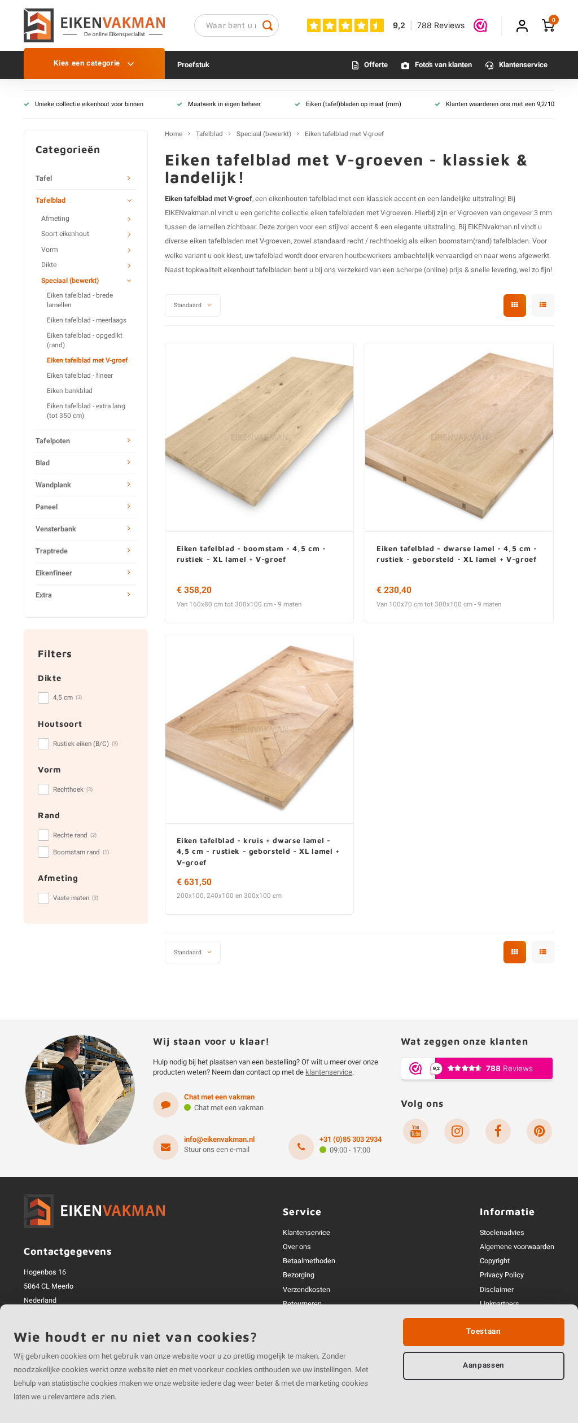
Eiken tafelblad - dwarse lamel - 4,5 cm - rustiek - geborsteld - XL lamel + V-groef (456, 554)
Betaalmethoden (309, 1261)
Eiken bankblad (70, 391)
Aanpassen (484, 1365)
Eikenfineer (54, 573)
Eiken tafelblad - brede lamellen (80, 300)
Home (173, 134)
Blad (43, 463)
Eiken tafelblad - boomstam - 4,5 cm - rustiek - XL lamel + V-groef (251, 554)
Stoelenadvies (502, 1233)
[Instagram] (457, 1131)
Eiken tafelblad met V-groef (87, 360)
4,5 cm (67, 697)
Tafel (44, 178)
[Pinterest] (539, 1131)
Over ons (297, 1247)
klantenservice (328, 1072)
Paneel (47, 507)
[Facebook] (498, 1131)
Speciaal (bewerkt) (70, 281)
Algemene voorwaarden (517, 1247)
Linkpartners (499, 1304)
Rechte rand (75, 835)
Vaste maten (75, 898)
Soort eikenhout (65, 234)
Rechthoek (73, 790)
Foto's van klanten (443, 64)
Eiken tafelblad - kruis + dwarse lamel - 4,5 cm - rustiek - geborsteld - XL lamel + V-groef (258, 851)
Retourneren (302, 1304)
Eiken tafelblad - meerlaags (86, 320)
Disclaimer (497, 1290)
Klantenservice (523, 64)
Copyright (495, 1261)
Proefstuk (193, 64)
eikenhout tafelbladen (258, 270)
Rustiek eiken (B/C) (85, 744)
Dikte (48, 265)
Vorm (49, 250)
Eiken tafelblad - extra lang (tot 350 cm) (86, 411)
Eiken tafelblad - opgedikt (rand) (84, 340)
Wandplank (53, 485)
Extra (44, 595)
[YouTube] (415, 1131)
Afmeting (55, 218)
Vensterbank (56, 529)
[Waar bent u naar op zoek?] (267, 25)
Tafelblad (50, 200)
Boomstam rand (81, 852)
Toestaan (483, 1331)
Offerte (376, 64)
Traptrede (52, 551)
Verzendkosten (306, 1290)
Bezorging (298, 1275)
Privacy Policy (502, 1275)
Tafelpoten (53, 441)
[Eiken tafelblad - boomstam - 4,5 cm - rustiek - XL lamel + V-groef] (259, 437)
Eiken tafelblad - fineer (80, 376)
